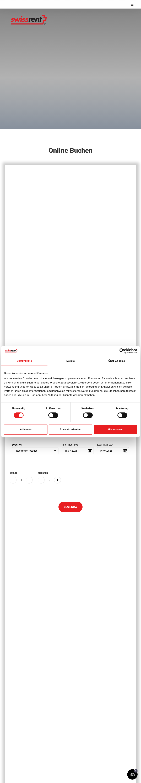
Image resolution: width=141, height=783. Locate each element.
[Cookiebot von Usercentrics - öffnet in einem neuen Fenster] (122, 350)
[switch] (53, 415)
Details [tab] (70, 360)
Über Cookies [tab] (116, 360)
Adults (14, 473)
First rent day (70, 445)
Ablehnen (25, 429)
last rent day (105, 445)
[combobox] (35, 450)
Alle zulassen (115, 429)
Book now (70, 506)
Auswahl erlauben (70, 429)
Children (43, 473)
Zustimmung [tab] (24, 360)
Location (17, 445)
